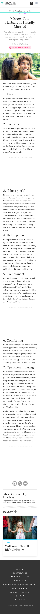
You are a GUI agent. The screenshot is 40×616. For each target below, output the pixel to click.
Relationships (20, 13)
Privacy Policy (20, 581)
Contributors (20, 573)
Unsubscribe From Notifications (20, 584)
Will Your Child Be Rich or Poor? (17, 548)
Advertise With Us (20, 577)
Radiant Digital (20, 600)
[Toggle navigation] (31, 3)
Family (7, 543)
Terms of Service (20, 588)
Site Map (20, 596)
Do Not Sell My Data (20, 592)
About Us (20, 569)
